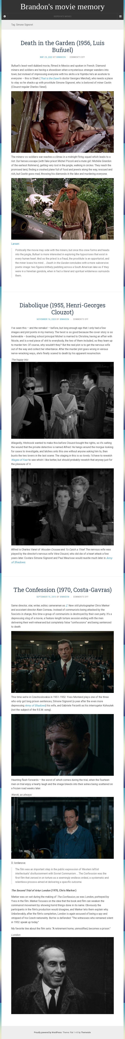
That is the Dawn (50, 78)
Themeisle (86, 1032)
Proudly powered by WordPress (48, 1032)
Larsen (15, 243)
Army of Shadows (35, 705)
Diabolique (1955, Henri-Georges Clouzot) (62, 308)
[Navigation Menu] (120, 16)
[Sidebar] (4, 16)
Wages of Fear (19, 459)
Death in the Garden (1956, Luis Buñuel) (62, 46)
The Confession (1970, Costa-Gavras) (62, 590)
